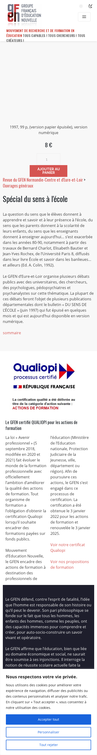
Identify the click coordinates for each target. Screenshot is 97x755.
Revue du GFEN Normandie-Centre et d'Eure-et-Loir (43, 180)
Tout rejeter (48, 745)
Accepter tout (48, 719)
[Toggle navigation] (84, 16)
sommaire (12, 332)
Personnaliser (48, 732)
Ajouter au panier (48, 171)
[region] (48, 712)
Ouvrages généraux (18, 186)
